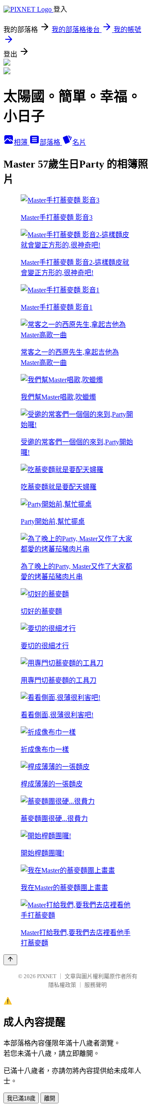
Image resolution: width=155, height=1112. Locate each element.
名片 (79, 142)
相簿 (21, 142)
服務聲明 (95, 985)
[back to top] (10, 959)
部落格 (51, 142)
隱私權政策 (62, 985)
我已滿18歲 (21, 1098)
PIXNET (46, 976)
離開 (49, 1098)
